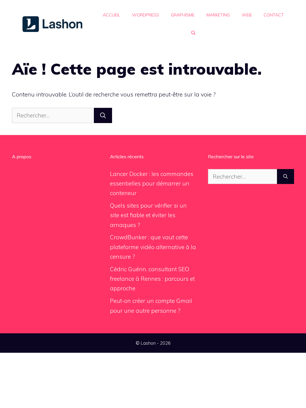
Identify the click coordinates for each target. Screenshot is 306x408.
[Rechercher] (103, 115)
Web (247, 15)
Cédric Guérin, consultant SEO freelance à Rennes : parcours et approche (152, 279)
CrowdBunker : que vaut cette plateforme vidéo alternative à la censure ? (153, 247)
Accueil (111, 15)
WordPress (145, 15)
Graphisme (183, 15)
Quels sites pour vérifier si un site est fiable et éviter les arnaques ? (148, 215)
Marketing (218, 15)
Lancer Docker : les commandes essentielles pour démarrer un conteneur (151, 183)
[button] (193, 33)
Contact (274, 15)
